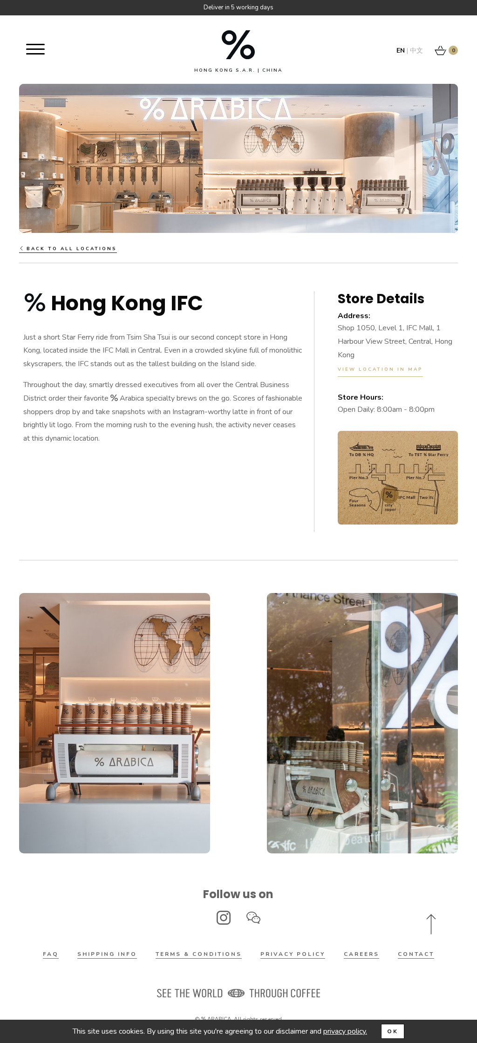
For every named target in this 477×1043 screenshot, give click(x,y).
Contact (416, 954)
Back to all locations (70, 248)
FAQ (51, 954)
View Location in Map (380, 369)
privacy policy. (345, 1031)
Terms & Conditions (199, 954)
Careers (361, 954)
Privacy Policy (292, 954)
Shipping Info (107, 954)
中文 (416, 50)
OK (392, 1031)
